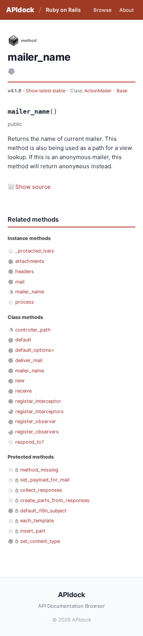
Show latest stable (46, 90)
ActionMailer (98, 90)
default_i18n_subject (43, 511)
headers (24, 271)
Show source (33, 186)
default (23, 340)
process (24, 302)
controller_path (33, 330)
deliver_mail (28, 360)
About (126, 10)
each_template (37, 520)
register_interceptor (38, 401)
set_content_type (40, 541)
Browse (102, 10)
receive (23, 391)
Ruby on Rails (63, 9)
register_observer (35, 421)
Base (122, 90)
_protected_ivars (34, 251)
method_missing (39, 470)
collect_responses (41, 490)
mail (19, 282)
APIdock (20, 10)
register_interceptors (39, 411)
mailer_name (29, 292)
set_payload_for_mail (44, 480)
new (19, 380)
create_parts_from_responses (55, 500)
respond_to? (29, 442)
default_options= (34, 350)
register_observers (37, 432)
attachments (29, 261)
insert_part (32, 531)
